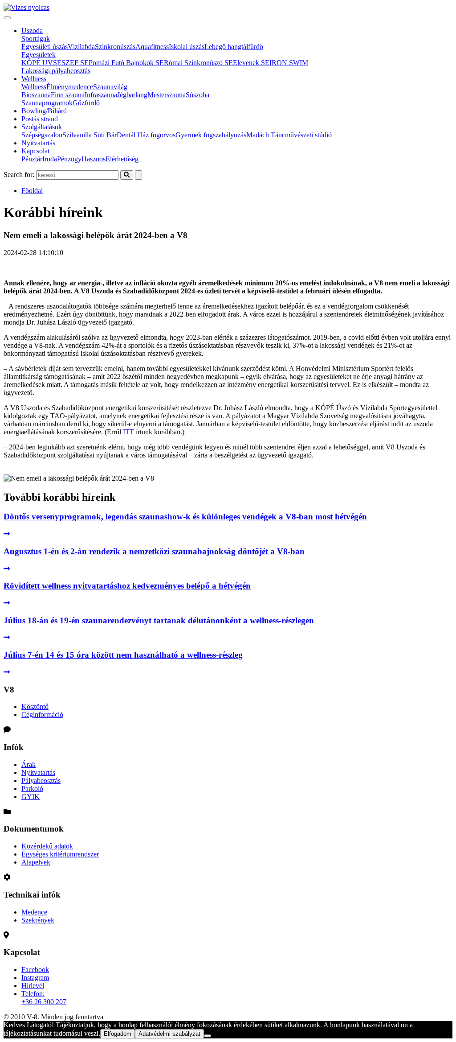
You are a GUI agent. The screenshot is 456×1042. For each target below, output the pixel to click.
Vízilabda (81, 46)
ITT (128, 432)
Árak (28, 764)
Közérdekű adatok (47, 846)
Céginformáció (42, 714)
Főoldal (32, 190)
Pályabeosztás (41, 780)
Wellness (33, 78)
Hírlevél (32, 985)
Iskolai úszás (186, 46)
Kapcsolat (35, 151)
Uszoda (32, 30)
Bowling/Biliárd (44, 111)
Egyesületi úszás (44, 46)
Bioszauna (36, 95)
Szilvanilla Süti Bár (89, 135)
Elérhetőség (122, 159)
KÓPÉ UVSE (41, 62)
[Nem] (207, 1035)
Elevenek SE (251, 62)
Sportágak (35, 38)
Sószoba (197, 95)
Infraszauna (101, 95)
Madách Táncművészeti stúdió (289, 135)
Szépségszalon (41, 135)
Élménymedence (69, 87)
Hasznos (93, 159)
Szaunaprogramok (47, 103)
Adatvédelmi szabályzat (169, 1033)
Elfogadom (117, 1033)
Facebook (35, 969)
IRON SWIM (288, 62)
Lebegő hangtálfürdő (233, 46)
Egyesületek (38, 54)
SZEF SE (75, 62)
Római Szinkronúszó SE (198, 62)
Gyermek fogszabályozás (210, 135)
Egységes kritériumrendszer (60, 854)
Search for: (19, 174)
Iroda (49, 159)
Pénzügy (69, 159)
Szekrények (37, 920)
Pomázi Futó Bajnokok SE (126, 62)
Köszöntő (35, 706)
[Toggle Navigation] (7, 17)
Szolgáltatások (41, 127)
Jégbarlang (132, 95)
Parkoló (32, 788)
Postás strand (39, 119)
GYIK (30, 796)
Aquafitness (152, 46)
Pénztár (31, 159)
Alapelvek (35, 862)
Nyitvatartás (38, 143)
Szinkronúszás (115, 46)
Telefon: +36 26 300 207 (43, 997)
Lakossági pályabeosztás (55, 70)
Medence (34, 912)
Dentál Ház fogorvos (146, 135)
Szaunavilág (110, 87)
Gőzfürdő (86, 103)
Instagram (35, 977)
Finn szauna (68, 95)
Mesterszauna (166, 95)
